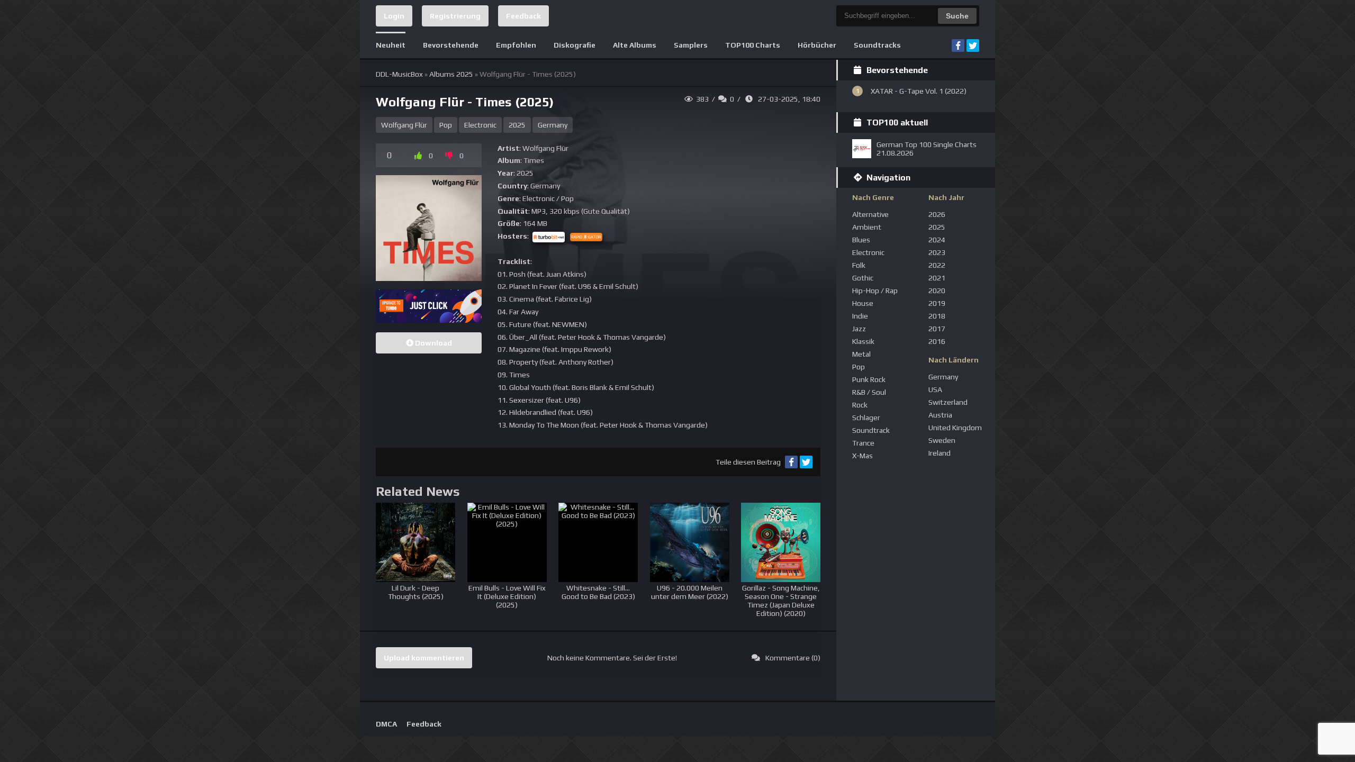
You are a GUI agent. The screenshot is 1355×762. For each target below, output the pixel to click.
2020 (936, 290)
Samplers (691, 45)
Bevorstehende (450, 45)
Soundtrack (871, 430)
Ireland (939, 453)
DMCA (386, 724)
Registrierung (455, 16)
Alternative (870, 214)
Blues (861, 239)
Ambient (866, 227)
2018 (936, 316)
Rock (860, 405)
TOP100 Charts (752, 45)
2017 (936, 328)
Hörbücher (817, 45)
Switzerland (948, 402)
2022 (936, 265)
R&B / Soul (869, 392)
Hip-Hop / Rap (875, 290)
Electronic (480, 125)
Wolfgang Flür (404, 125)
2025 (517, 125)
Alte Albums (634, 45)
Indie (860, 316)
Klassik (863, 341)
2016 (936, 341)
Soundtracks (877, 45)
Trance (863, 443)
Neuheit (390, 45)
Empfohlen (516, 45)
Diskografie (574, 45)
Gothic (862, 278)
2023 (936, 252)
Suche (957, 16)
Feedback (523, 16)
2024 (936, 239)
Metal (861, 354)
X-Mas (862, 455)
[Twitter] (972, 45)
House (862, 303)
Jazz (859, 328)
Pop (445, 125)
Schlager (866, 417)
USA (935, 389)
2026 (936, 214)
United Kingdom (955, 427)
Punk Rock (869, 379)
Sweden (941, 440)
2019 (936, 303)
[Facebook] (958, 45)
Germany (552, 125)
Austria (940, 415)
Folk (858, 265)
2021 (936, 278)
